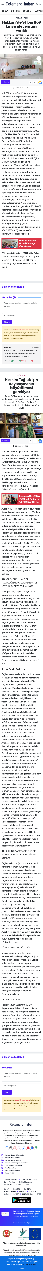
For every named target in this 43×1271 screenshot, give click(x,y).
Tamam (21, 1268)
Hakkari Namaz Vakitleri (13, 1160)
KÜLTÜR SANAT (27, 1194)
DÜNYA (5, 11)
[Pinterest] (15, 1148)
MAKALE (22, 1191)
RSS (6, 1214)
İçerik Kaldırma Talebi (29, 1179)
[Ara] (40, 4)
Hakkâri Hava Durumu (12, 1158)
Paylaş (6, 82)
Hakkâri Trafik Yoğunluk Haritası (16, 1163)
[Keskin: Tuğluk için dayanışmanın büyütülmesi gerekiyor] (21, 425)
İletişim (18, 1184)
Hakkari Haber (21, 18)
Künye (27, 1184)
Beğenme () (28, 361)
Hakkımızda (8, 1184)
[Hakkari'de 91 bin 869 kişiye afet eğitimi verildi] (21, 66)
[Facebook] (7, 1148)
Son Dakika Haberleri (12, 1170)
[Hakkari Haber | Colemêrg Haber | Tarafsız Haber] (20, 4)
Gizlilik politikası (29, 1265)
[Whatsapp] (36, 1148)
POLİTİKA (32, 1191)
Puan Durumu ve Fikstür (13, 1165)
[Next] (32, 1148)
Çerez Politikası (9, 1182)
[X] (11, 1148)
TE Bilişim (27, 1223)
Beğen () (17, 361)
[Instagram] (19, 1148)
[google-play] (21, 1201)
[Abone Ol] (40, 82)
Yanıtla (8, 361)
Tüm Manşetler (10, 1168)
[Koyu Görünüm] (37, 4)
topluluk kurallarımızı (23, 330)
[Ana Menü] (2, 4)
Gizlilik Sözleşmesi (25, 1182)
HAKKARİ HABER (10, 1191)
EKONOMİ (15, 11)
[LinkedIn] (23, 1148)
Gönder (7, 322)
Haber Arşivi (9, 1173)
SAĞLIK (6, 1194)
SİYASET (16, 1194)
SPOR (39, 1194)
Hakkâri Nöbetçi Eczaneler (14, 1155)
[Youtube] (28, 1148)
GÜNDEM (27, 11)
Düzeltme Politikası (11, 1179)
